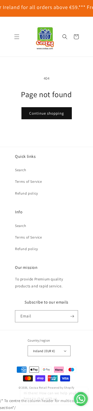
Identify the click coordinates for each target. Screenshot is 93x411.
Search (20, 170)
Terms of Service (28, 181)
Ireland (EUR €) (44, 351)
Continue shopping (46, 113)
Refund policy (26, 193)
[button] (16, 36)
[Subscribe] (72, 316)
